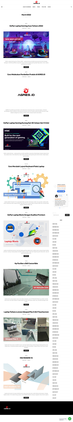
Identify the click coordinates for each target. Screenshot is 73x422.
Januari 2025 (55, 250)
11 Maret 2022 (24, 217)
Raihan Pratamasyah (62, 195)
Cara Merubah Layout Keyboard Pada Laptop (26, 166)
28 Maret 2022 (24, 28)
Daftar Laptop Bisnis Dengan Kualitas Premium (26, 215)
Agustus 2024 (55, 265)
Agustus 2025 (55, 235)
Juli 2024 (54, 268)
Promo (38, 6)
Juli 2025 (54, 238)
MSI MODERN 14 (26, 358)
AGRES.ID (29, 28)
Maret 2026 (54, 223)
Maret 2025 (54, 247)
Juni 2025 (54, 241)
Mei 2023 (54, 310)
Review (49, 6)
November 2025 (55, 229)
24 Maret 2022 (24, 76)
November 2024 (55, 256)
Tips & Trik (44, 6)
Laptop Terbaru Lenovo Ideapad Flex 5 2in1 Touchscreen (26, 312)
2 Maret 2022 (24, 360)
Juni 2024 (54, 271)
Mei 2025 (54, 244)
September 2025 (55, 232)
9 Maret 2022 (24, 265)
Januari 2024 (55, 286)
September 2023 (55, 298)
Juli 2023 (54, 304)
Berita (34, 6)
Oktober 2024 (55, 259)
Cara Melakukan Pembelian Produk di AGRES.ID (26, 74)
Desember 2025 (55, 226)
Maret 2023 (54, 316)
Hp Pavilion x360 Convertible (26, 263)
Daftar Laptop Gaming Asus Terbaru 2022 (26, 26)
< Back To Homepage (27, 6)
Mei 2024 (54, 274)
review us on (60, 191)
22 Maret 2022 (24, 125)
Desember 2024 (55, 253)
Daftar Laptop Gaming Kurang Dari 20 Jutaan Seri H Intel (26, 123)
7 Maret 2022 (24, 314)
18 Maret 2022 (24, 168)
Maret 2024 (54, 280)
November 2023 (55, 292)
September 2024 (55, 262)
